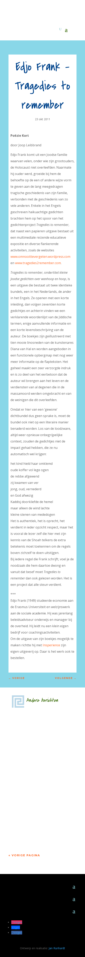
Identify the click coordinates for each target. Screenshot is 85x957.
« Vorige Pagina (24, 855)
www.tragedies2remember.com (38, 263)
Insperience (52, 645)
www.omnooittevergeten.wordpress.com (40, 256)
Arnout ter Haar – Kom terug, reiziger (40, 819)
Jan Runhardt (57, 948)
